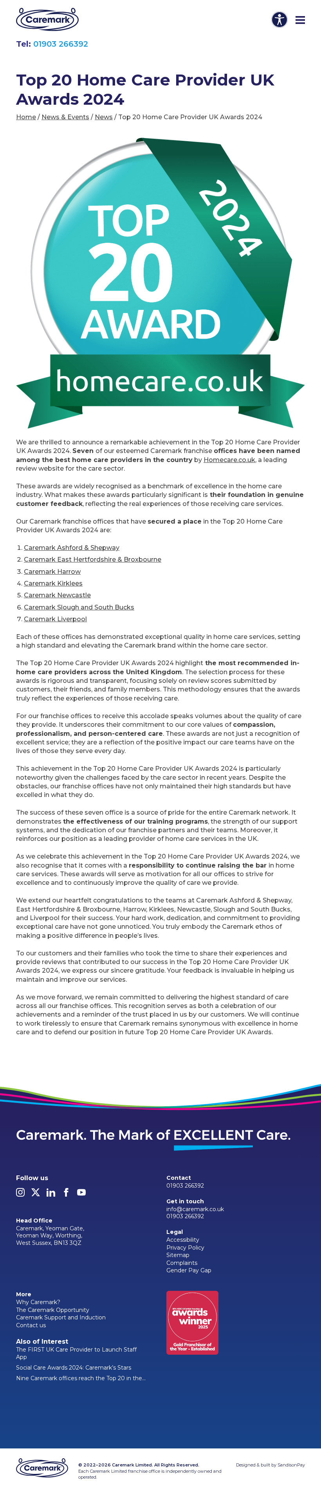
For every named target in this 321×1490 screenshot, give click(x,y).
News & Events (65, 117)
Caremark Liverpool (55, 619)
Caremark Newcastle (57, 595)
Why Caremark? (38, 1302)
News (104, 117)
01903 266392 (60, 44)
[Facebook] (66, 1194)
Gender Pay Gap (188, 1270)
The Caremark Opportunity (52, 1310)
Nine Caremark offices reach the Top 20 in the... (81, 1378)
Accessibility (182, 1239)
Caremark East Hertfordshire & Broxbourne (92, 559)
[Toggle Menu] (300, 20)
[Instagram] (20, 1194)
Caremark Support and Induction (61, 1317)
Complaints (181, 1262)
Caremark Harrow (52, 571)
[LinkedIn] (51, 1194)
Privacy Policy (185, 1247)
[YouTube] (81, 1194)
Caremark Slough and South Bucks (79, 607)
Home (26, 117)
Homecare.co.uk (229, 460)
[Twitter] (35, 1194)
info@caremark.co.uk (195, 1209)
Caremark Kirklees (53, 583)
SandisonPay (291, 1465)
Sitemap (177, 1255)
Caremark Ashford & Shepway (71, 547)
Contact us (31, 1325)
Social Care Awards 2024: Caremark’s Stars (73, 1367)
